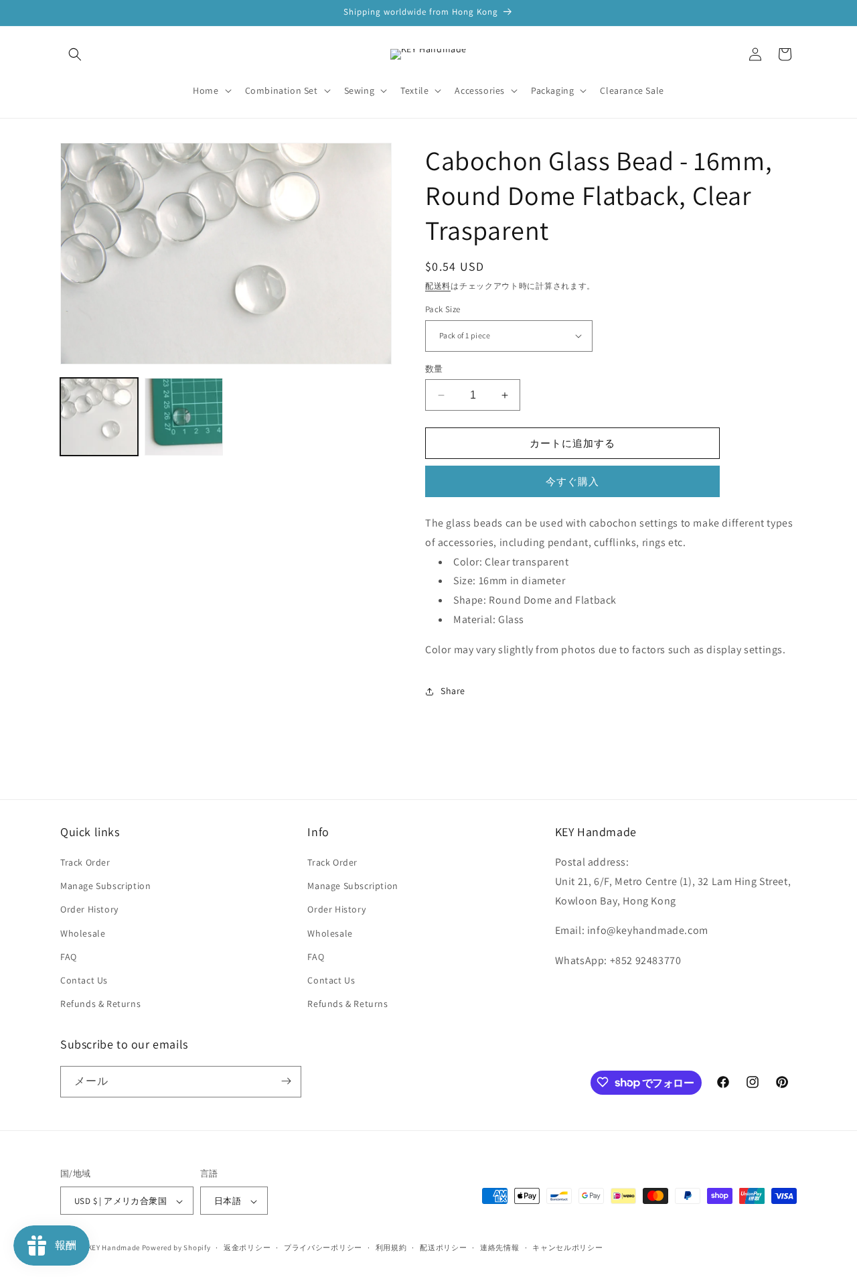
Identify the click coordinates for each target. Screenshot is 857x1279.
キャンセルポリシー (567, 1247)
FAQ (68, 957)
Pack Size (443, 309)
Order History (89, 910)
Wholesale (82, 933)
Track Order (85, 862)
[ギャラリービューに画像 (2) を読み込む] (183, 417)
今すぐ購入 (572, 481)
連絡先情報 (500, 1247)
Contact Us (84, 980)
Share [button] (453, 691)
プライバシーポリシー (323, 1247)
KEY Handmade (114, 1248)
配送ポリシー (443, 1247)
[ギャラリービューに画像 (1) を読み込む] (99, 417)
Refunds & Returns (100, 1004)
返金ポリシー (247, 1247)
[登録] (286, 1081)
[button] (75, 54)
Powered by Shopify (176, 1248)
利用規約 (391, 1247)
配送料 (438, 286)
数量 (434, 369)
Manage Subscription (105, 886)
